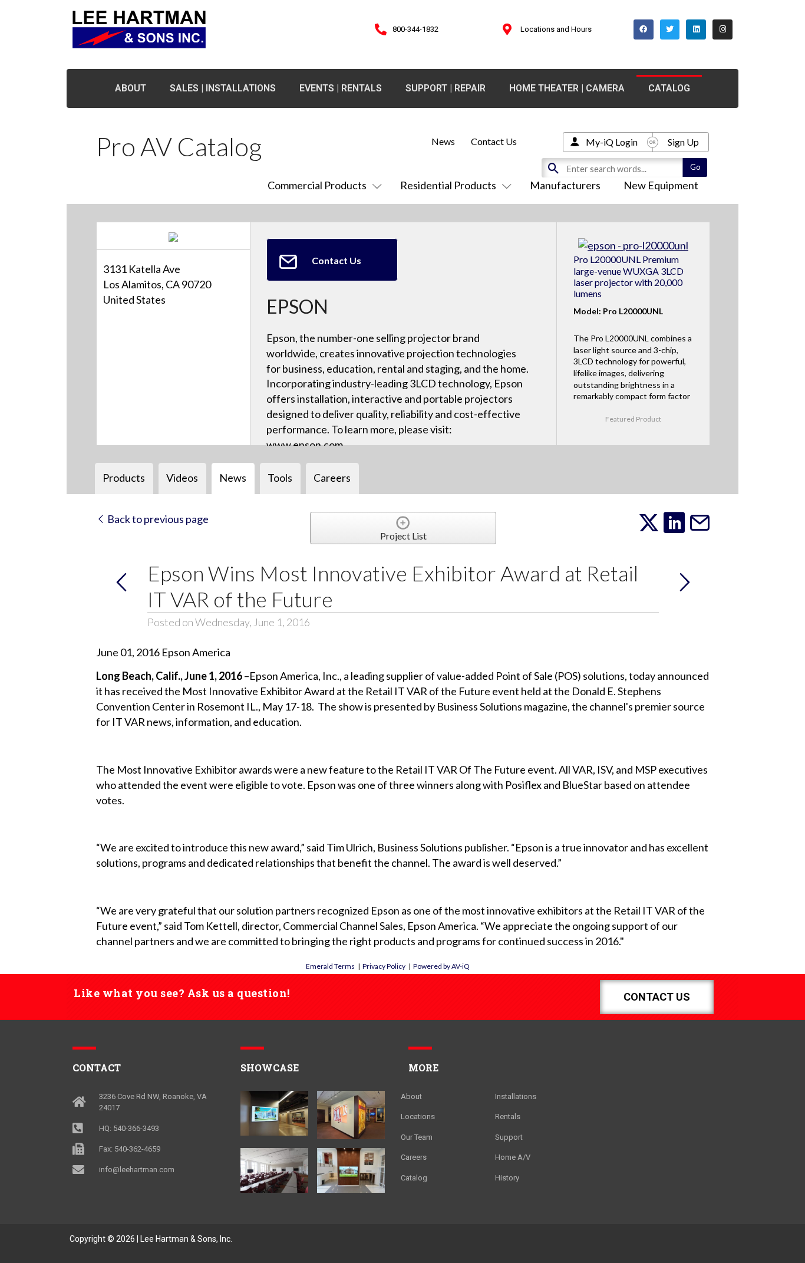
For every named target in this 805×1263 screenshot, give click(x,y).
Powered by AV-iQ (441, 966)
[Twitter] (670, 29)
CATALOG (669, 88)
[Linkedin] (696, 29)
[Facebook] (644, 29)
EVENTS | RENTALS (340, 88)
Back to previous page (157, 518)
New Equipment (660, 185)
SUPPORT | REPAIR (445, 88)
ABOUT (130, 88)
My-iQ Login (612, 141)
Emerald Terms (330, 966)
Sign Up (683, 141)
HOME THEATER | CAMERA (567, 88)
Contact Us (494, 141)
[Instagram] (722, 29)
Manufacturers (565, 185)
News (443, 141)
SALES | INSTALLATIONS (223, 88)
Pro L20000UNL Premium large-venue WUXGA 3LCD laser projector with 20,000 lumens (628, 276)
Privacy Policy (383, 966)
